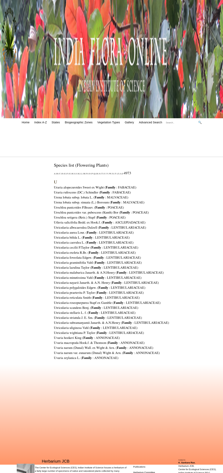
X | (113, 173)
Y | (116, 173)
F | (67, 173)
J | (77, 173)
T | (102, 173)
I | (75, 173)
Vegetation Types (108, 122)
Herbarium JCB (55, 461)
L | (81, 173)
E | (65, 173)
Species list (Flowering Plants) (81, 165)
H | (72, 173)
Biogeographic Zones (79, 122)
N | (87, 173)
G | (70, 173)
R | (97, 173)
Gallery (129, 122)
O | (90, 173)
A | (55, 173)
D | (62, 173)
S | (100, 173)
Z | (118, 173)
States (56, 122)
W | (110, 173)
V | (107, 173)
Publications (139, 467)
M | (84, 173)
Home (26, 122)
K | (79, 173)
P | (92, 173)
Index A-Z (40, 122)
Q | (94, 173)
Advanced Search (150, 122)
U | (104, 173)
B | (57, 173)
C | (60, 173)
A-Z (122, 173)
